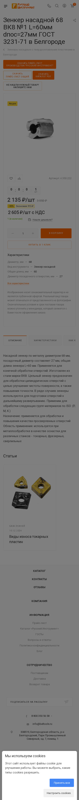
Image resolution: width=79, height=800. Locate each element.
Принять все (62, 782)
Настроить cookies (59, 793)
